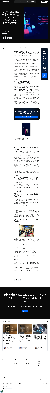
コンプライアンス (18, 383)
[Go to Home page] (6, 2)
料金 (27, 1)
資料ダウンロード (17, 367)
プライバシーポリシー (5, 383)
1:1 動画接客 (4, 367)
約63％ (15, 157)
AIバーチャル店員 (5, 361)
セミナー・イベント (17, 365)
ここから (15, 139)
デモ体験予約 (44, 1)
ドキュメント (40, 361)
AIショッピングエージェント (6, 363)
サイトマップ (40, 367)
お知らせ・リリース (29, 367)
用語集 (39, 363)
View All (45, 321)
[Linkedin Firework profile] (43, 383)
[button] (17, 2)
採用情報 (27, 363)
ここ (35, 270)
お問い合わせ (28, 365)
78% (18, 70)
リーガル (39, 365)
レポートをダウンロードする (27, 116)
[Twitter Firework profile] (45, 383)
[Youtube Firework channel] (47, 383)
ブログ (15, 361)
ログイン (38, 1)
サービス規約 (12, 383)
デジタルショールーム (5, 365)
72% (35, 73)
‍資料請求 (25, 311)
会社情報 (27, 361)
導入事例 (15, 363)
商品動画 (17, 207)
